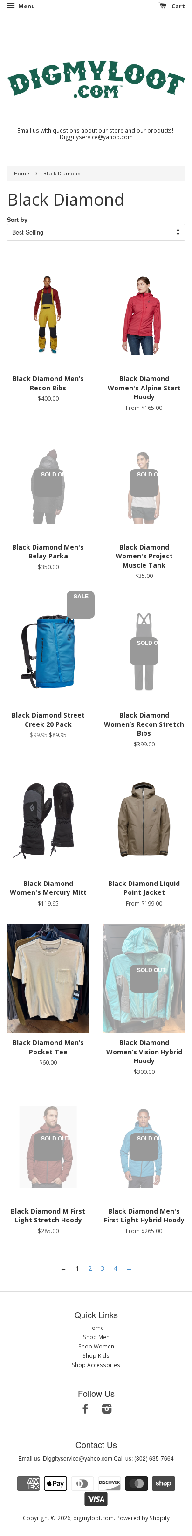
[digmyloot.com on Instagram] (107, 1410)
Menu (26, 6)
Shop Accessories (96, 1364)
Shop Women (96, 1346)
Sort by (17, 219)
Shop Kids (96, 1355)
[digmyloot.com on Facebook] (85, 1410)
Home (21, 173)
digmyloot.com (93, 1518)
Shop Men (96, 1337)
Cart (177, 6)
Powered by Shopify (143, 1518)
